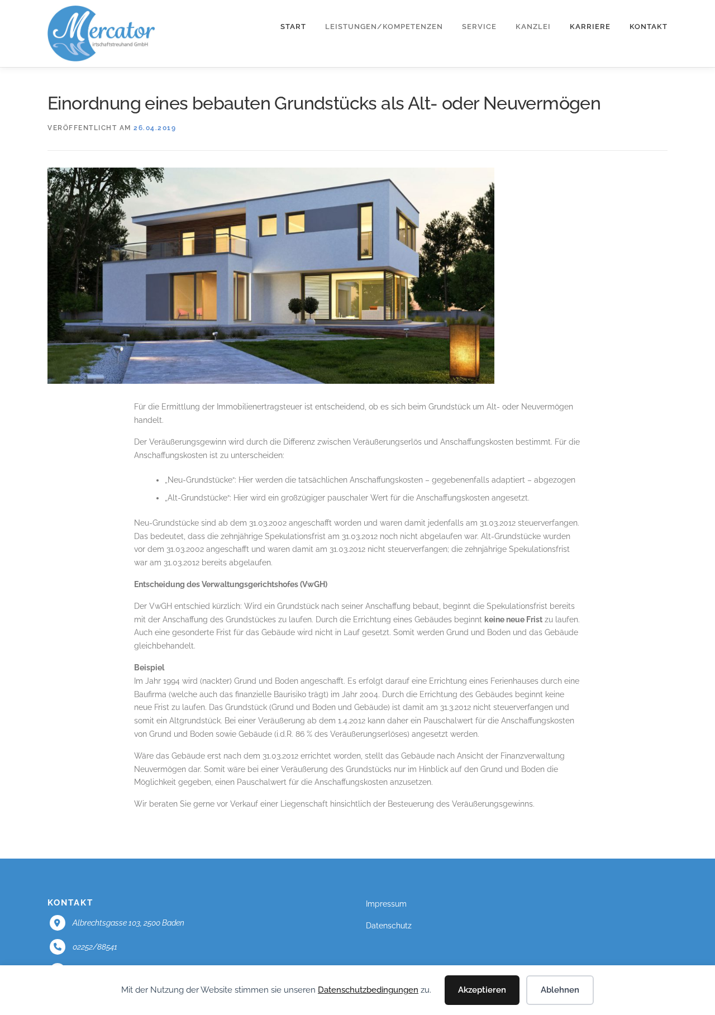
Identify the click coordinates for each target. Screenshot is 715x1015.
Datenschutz (389, 925)
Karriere (590, 26)
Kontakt (649, 26)
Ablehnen (560, 990)
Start (293, 26)
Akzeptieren (482, 990)
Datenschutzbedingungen (368, 990)
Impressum (386, 903)
